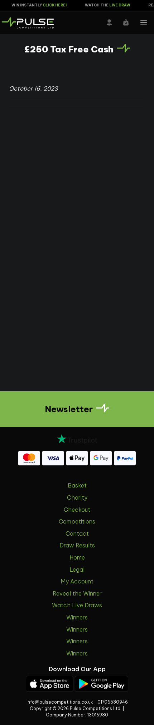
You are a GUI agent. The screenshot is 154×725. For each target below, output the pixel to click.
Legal (77, 569)
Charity (77, 497)
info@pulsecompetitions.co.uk (60, 702)
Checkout (77, 509)
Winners (77, 617)
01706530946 (112, 702)
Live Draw (117, 5)
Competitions (77, 521)
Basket (77, 485)
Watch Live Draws (77, 605)
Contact (77, 533)
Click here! (52, 5)
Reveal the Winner (77, 593)
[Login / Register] (109, 22)
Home (77, 557)
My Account (77, 581)
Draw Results (77, 545)
